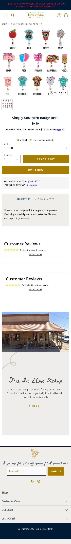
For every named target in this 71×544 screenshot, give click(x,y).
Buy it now (35, 169)
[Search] (10, 15)
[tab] (23, 199)
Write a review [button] (35, 254)
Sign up (55, 471)
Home (4, 24)
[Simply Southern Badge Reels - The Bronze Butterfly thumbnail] (7, 104)
